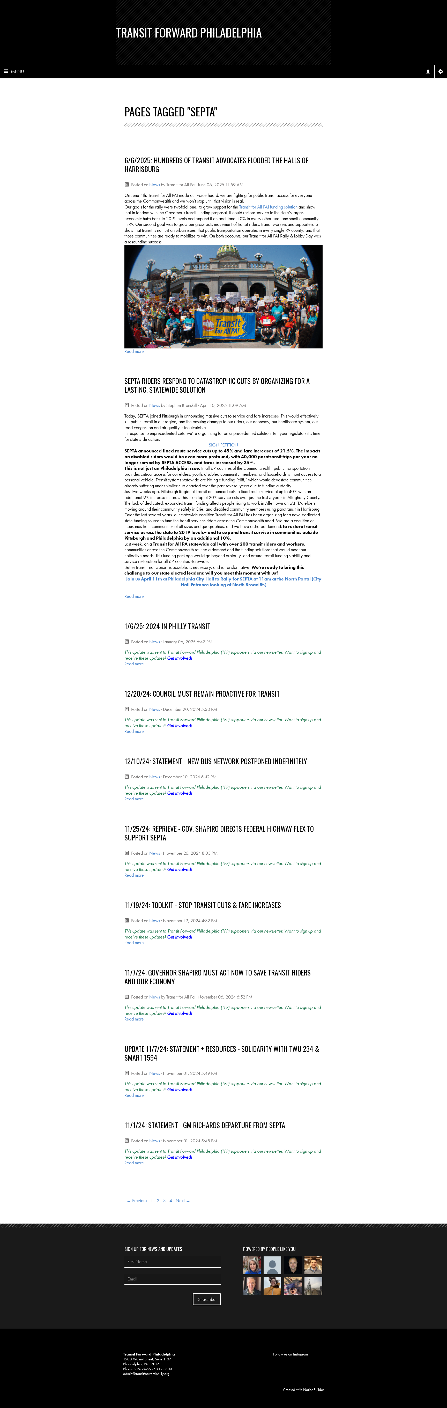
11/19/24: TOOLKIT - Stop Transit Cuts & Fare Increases (202, 905)
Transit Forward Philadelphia (189, 32)
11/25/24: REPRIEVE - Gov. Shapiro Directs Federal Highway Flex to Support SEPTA (219, 833)
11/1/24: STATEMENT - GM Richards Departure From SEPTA (204, 1125)
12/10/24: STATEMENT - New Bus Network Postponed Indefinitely (215, 761)
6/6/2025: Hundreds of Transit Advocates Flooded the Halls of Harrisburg (216, 164)
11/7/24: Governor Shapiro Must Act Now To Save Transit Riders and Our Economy (217, 976)
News (154, 185)
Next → (183, 1200)
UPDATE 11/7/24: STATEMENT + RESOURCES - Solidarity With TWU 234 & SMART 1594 (221, 1053)
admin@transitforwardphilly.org (146, 1373)
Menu (17, 71)
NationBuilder (313, 1389)
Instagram (300, 1354)
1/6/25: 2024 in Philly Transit (167, 626)
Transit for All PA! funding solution (268, 207)
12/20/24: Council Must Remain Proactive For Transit (202, 693)
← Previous (136, 1200)
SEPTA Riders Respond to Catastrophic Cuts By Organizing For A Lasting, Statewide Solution (217, 385)
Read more (134, 351)
